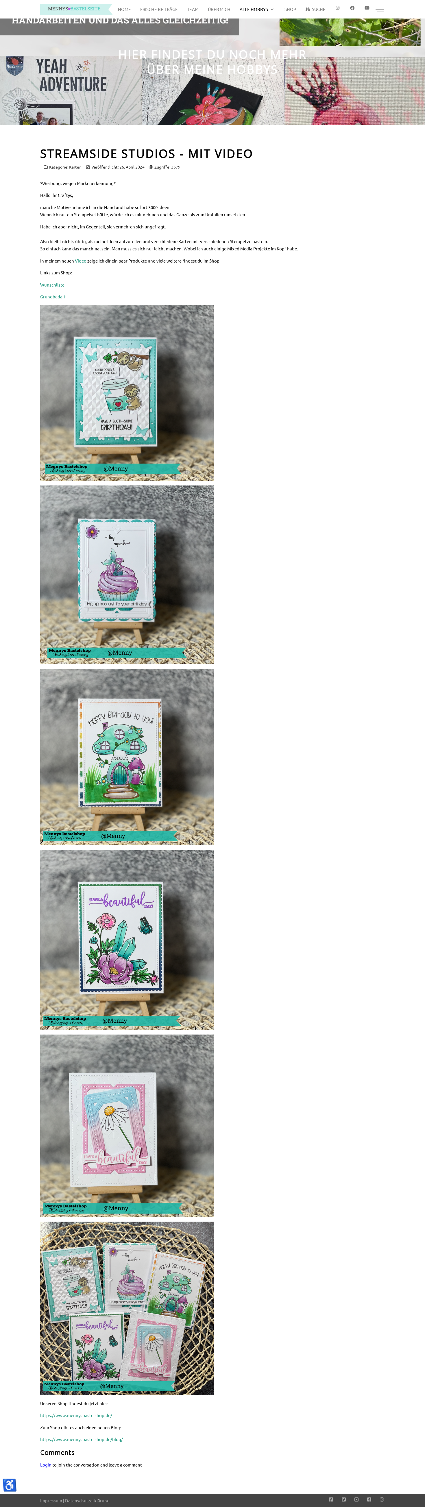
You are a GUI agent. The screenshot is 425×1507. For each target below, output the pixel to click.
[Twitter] (344, 1499)
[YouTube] (356, 1499)
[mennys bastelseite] (76, 9)
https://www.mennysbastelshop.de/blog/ (81, 1439)
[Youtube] (367, 7)
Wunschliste (52, 284)
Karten (75, 166)
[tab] (209, 112)
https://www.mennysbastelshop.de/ (76, 1415)
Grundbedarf (53, 296)
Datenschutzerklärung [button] (87, 1500)
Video (80, 260)
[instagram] (337, 7)
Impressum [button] (51, 1500)
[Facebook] (352, 7)
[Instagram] (382, 1499)
